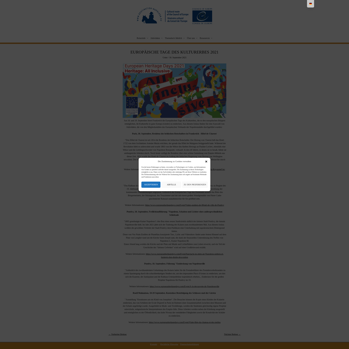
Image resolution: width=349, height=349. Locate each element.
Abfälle (171, 185)
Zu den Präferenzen (195, 185)
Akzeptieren (151, 185)
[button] (206, 161)
